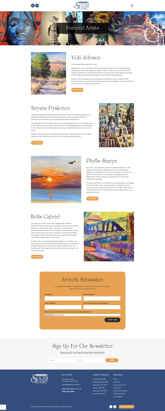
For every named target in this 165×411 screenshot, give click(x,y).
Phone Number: (89, 294)
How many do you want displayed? (96, 303)
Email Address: (50, 303)
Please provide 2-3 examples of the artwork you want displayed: (68, 312)
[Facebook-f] (33, 5)
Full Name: (49, 294)
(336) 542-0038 (68, 391)
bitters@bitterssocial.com (71, 384)
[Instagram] (37, 5)
